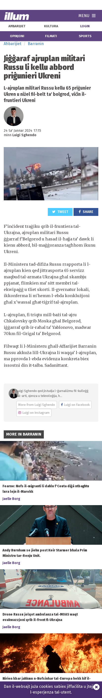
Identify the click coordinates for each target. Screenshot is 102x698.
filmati (51, 36)
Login (85, 26)
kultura (51, 26)
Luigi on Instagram (36, 412)
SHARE (87, 212)
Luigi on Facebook (77, 405)
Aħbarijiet (12, 43)
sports (85, 36)
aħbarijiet (17, 26)
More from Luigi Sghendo (36, 405)
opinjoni (17, 36)
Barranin (36, 43)
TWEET (62, 212)
